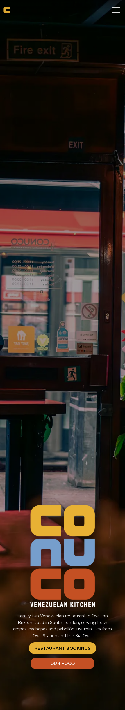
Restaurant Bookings (63, 648)
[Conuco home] (6, 10)
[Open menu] (114, 9)
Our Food (62, 663)
